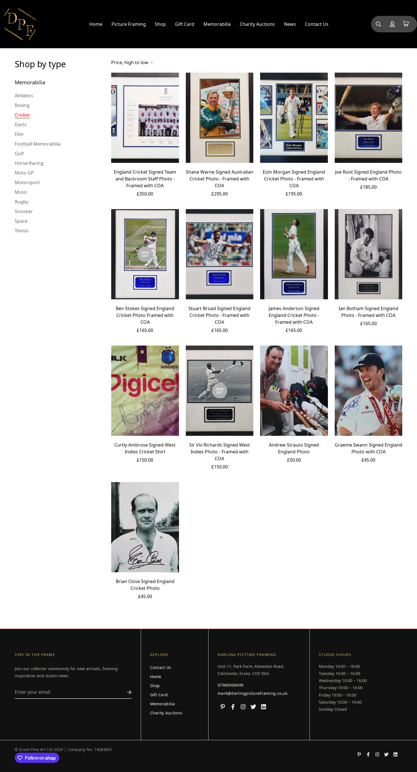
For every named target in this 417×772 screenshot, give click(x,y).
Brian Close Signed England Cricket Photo (145, 584)
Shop (160, 24)
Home (95, 24)
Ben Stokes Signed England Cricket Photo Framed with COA (145, 315)
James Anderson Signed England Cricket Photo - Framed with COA (294, 315)
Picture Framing (128, 24)
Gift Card (184, 24)
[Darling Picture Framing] (20, 24)
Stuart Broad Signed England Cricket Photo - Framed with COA (219, 315)
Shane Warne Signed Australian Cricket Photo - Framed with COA (219, 179)
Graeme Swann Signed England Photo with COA (368, 448)
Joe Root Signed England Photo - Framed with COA (368, 175)
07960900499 (230, 685)
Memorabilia (217, 24)
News (290, 24)
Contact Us (316, 24)
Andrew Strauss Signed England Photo (294, 448)
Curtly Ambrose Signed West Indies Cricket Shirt (145, 448)
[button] (404, 24)
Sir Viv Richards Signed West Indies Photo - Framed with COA (219, 452)
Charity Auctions (257, 24)
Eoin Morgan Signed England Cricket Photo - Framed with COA (294, 179)
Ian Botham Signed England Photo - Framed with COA (368, 311)
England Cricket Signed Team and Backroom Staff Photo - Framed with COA (145, 179)
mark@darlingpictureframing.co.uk (252, 693)
